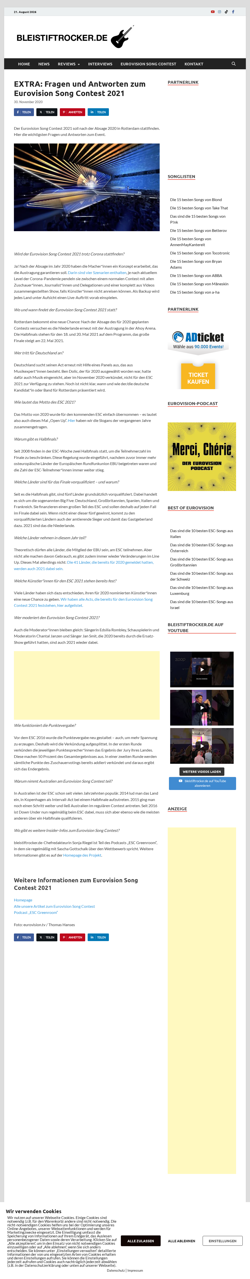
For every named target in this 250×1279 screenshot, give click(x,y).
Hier (71, 420)
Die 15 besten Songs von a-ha (194, 292)
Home (24, 63)
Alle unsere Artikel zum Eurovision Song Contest (54, 906)
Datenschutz (116, 1270)
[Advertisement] (87, 685)
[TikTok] (226, 11)
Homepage (23, 899)
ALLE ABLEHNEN (181, 1241)
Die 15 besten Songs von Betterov (198, 230)
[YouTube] (213, 11)
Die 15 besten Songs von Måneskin (199, 283)
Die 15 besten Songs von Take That (199, 207)
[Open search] (233, 64)
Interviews (100, 63)
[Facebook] (233, 11)
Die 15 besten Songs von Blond (196, 199)
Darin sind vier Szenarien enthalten (97, 272)
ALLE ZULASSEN (140, 1241)
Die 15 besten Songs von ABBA (196, 275)
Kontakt (194, 63)
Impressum (135, 1270)
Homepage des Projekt (82, 855)
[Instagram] (219, 11)
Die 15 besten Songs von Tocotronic (200, 253)
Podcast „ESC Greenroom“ (36, 912)
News (44, 63)
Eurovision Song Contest (148, 63)
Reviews (66, 63)
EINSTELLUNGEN (223, 1241)
